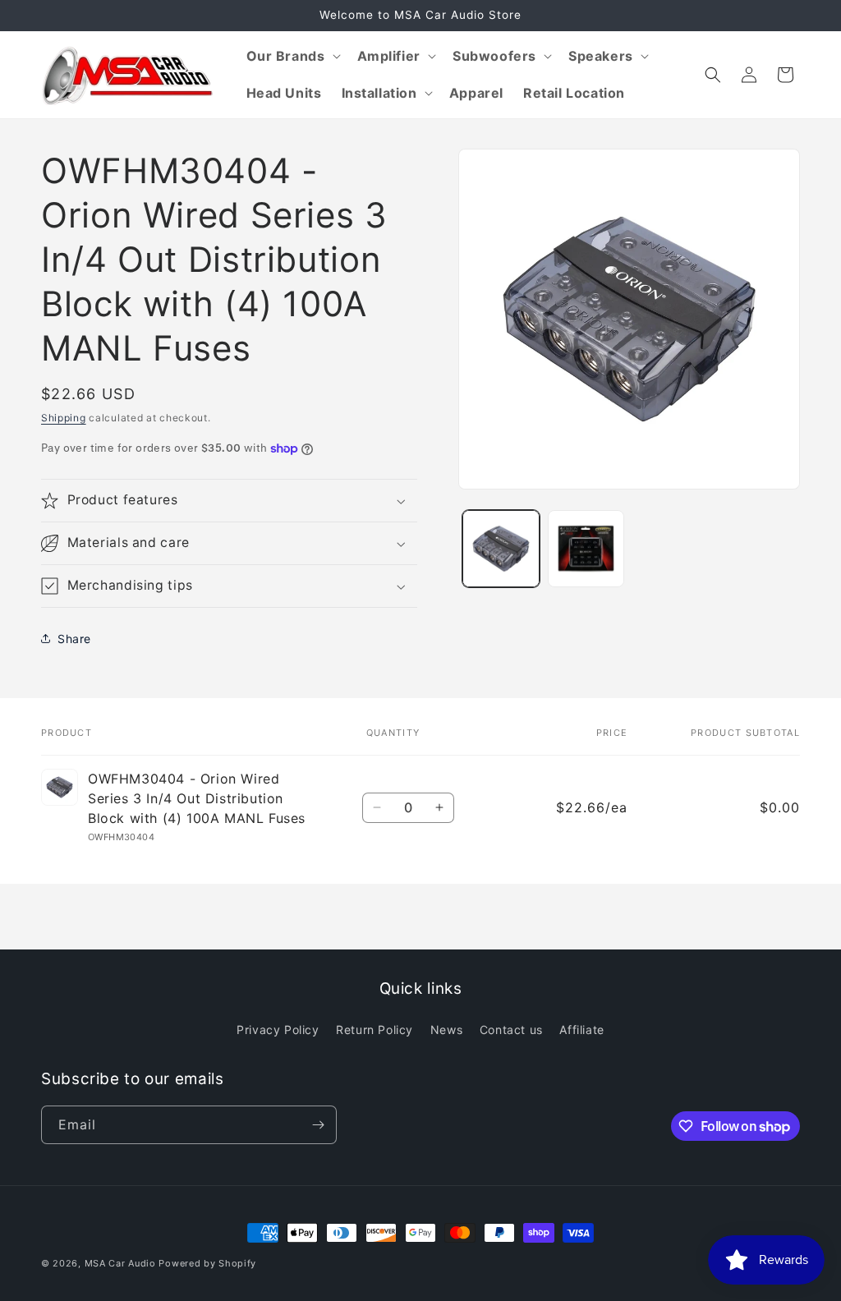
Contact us (511, 1030)
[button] (292, 56)
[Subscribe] (318, 1125)
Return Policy (374, 1030)
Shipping (63, 417)
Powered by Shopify (207, 1263)
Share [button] (74, 639)
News (446, 1030)
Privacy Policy (278, 1030)
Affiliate (581, 1030)
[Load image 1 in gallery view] (500, 548)
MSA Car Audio (120, 1263)
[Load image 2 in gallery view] (586, 548)
